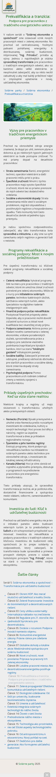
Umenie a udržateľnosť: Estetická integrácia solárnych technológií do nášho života (26, 707)
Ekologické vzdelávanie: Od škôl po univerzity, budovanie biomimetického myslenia (28, 696)
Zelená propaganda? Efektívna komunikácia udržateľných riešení (30, 688)
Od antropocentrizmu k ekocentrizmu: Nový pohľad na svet (27, 736)
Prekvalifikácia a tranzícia (19, 94)
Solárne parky (13, 90)
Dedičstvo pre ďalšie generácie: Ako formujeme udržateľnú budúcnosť (28, 744)
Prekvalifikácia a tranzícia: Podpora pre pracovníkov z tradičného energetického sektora (30, 679)
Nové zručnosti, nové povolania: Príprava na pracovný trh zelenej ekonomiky (27, 659)
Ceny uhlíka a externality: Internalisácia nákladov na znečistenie (28, 612)
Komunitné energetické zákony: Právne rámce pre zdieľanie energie (27, 638)
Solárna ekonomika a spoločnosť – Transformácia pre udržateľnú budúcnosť (28, 584)
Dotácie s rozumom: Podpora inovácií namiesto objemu (29, 629)
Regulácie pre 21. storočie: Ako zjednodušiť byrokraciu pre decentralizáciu (30, 621)
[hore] (47, 775)
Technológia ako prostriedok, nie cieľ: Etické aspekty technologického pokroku (30, 727)
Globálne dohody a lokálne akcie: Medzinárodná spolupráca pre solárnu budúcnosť (28, 649)
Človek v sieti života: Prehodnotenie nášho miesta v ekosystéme (24, 717)
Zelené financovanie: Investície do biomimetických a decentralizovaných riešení (30, 604)
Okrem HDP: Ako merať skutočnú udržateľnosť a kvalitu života (28, 595)
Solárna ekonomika (38, 90)
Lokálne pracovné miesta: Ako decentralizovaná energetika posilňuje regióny (30, 669)
